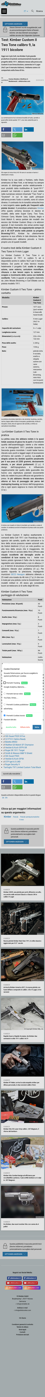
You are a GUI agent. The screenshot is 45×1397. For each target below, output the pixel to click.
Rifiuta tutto (25, 727)
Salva (37, 727)
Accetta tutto (11, 727)
